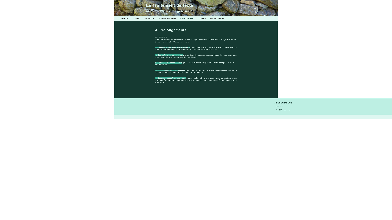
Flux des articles (283, 110)
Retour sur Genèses (217, 18)
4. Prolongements (186, 18)
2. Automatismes (149, 18)
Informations (202, 18)
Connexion (279, 107)
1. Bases (136, 18)
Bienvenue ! (124, 18)
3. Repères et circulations (167, 18)
